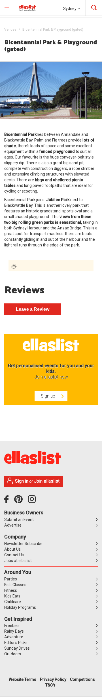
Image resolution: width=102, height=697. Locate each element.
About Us (12, 549)
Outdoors (12, 654)
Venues (10, 29)
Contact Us (14, 555)
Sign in (21, 481)
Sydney (70, 8)
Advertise (13, 525)
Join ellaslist (47, 481)
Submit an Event (19, 519)
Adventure (13, 637)
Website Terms (22, 679)
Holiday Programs (20, 607)
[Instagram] (33, 501)
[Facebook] (7, 501)
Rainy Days (14, 631)
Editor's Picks (15, 642)
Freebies (12, 625)
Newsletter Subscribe (23, 543)
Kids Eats (12, 596)
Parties (10, 579)
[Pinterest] (20, 501)
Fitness (10, 590)
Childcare (12, 601)
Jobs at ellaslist (18, 560)
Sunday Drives (17, 648)
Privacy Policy (53, 679)
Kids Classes (15, 584)
